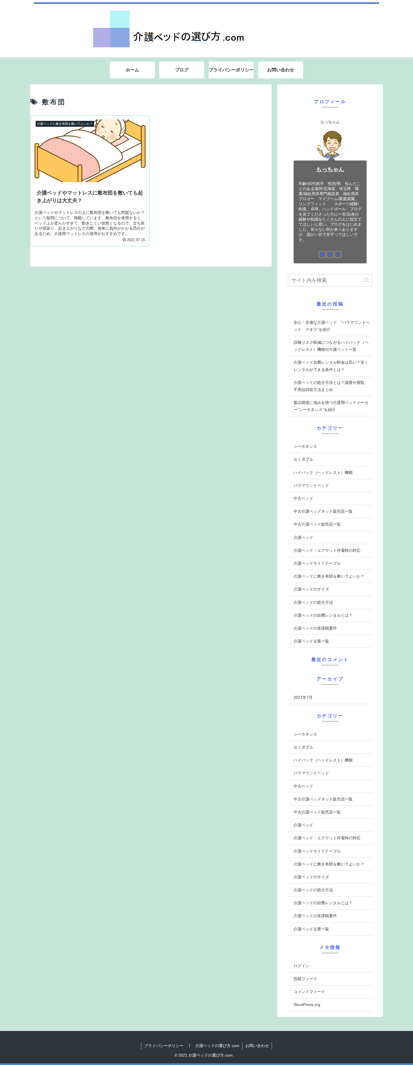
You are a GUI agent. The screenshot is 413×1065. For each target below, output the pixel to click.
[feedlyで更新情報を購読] (330, 254)
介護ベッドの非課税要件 (315, 628)
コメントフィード (309, 991)
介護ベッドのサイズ (311, 589)
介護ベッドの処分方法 (313, 602)
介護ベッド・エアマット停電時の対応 (327, 550)
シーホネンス (305, 446)
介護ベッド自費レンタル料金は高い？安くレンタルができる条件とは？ (331, 366)
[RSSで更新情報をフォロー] (338, 254)
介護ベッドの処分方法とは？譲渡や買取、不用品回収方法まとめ (331, 386)
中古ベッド (303, 498)
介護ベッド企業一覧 (311, 641)
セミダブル (303, 459)
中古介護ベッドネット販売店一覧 (323, 511)
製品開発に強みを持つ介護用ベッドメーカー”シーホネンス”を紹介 (331, 406)
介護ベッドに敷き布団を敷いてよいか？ (329, 576)
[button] (366, 280)
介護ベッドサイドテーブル (317, 563)
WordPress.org (307, 1004)
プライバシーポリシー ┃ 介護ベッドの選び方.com (191, 1045)
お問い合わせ (257, 1045)
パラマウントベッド (311, 485)
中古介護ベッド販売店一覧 (317, 524)
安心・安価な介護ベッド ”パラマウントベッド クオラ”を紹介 (332, 326)
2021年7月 (303, 697)
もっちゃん (330, 169)
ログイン (301, 966)
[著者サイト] (322, 254)
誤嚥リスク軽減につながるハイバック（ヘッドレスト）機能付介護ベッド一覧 (331, 346)
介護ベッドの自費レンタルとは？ (323, 615)
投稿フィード (305, 978)
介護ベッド (303, 537)
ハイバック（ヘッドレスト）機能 (323, 472)
